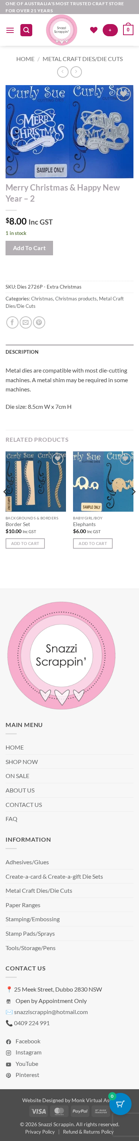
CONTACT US (24, 804)
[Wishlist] (93, 30)
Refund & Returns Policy (88, 1132)
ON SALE (17, 775)
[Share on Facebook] (12, 322)
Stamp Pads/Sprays (30, 933)
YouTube (26, 1063)
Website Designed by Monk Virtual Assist (69, 1100)
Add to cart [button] (25, 543)
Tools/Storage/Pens (31, 947)
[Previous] (5, 506)
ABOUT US (20, 790)
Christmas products (76, 299)
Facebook (27, 1040)
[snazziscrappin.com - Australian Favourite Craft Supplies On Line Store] (61, 30)
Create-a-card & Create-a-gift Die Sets (54, 876)
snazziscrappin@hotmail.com (51, 1011)
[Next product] (63, 72)
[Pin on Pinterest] (39, 322)
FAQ (11, 818)
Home (25, 58)
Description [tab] (22, 352)
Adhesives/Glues (27, 861)
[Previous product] (76, 72)
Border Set (18, 524)
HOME (15, 747)
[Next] (133, 506)
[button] (10, 30)
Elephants (84, 524)
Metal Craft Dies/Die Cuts (83, 58)
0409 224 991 (32, 1022)
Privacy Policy (40, 1132)
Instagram (28, 1052)
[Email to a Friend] (26, 322)
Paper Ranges (23, 904)
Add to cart (29, 248)
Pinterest (26, 1074)
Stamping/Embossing (33, 918)
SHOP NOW (22, 761)
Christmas (42, 299)
